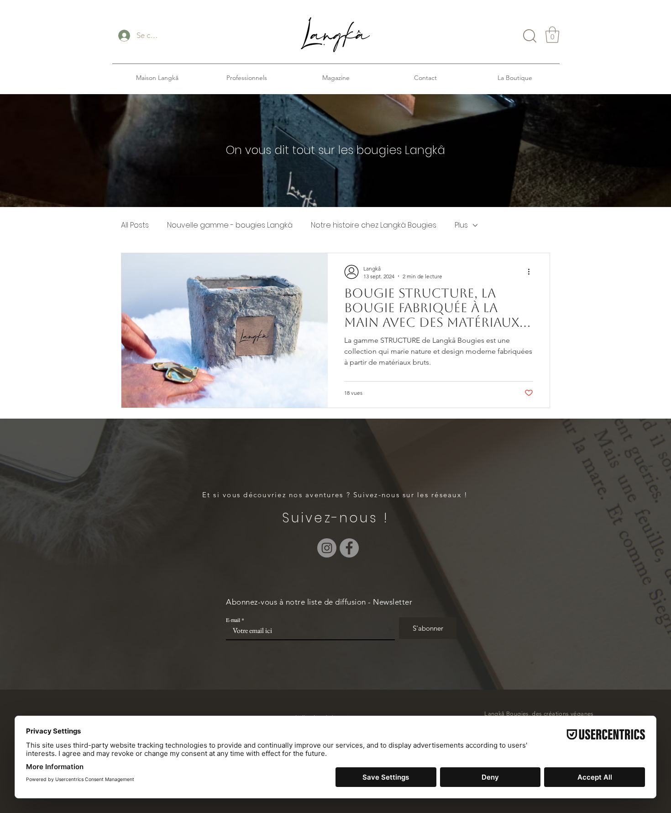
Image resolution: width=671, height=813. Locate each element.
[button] (552, 35)
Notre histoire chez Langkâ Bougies (373, 225)
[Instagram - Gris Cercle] (326, 548)
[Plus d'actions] (531, 271)
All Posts (135, 225)
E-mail (233, 619)
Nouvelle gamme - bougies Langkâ (230, 225)
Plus (461, 225)
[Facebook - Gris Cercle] (349, 548)
